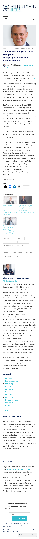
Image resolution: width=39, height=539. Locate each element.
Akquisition (9, 378)
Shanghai (6, 252)
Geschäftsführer (8, 245)
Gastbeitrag (9, 389)
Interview (8, 394)
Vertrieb (16, 256)
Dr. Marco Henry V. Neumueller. (18, 469)
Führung (8, 386)
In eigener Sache (11, 392)
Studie (7, 408)
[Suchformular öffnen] (34, 18)
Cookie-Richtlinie (15, 531)
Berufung (6, 238)
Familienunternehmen (10, 242)
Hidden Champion (9, 249)
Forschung (9, 384)
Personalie (16, 49)
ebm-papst (21, 238)
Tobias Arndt (29, 252)
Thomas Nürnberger (17, 252)
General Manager (23, 242)
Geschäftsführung (20, 245)
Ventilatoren (7, 256)
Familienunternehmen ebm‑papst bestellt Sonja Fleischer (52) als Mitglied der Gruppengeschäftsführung (27, 208)
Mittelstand (9, 397)
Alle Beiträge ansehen (10, 281)
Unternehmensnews (26, 49)
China (13, 238)
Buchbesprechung (11, 381)
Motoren (19, 249)
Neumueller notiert (12, 400)
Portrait (8, 405)
